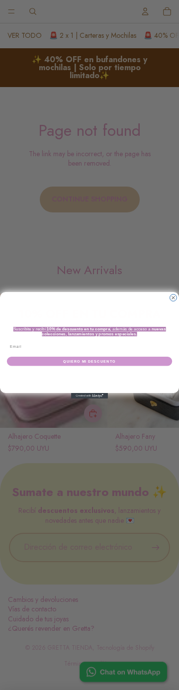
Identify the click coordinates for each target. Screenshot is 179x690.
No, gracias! (89, 374)
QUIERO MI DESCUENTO (89, 361)
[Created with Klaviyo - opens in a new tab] (89, 395)
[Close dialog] (173, 297)
